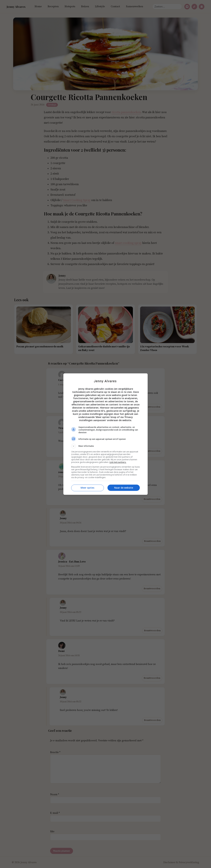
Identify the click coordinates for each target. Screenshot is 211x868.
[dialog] (105, 434)
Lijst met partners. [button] (117, 462)
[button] (105, 446)
